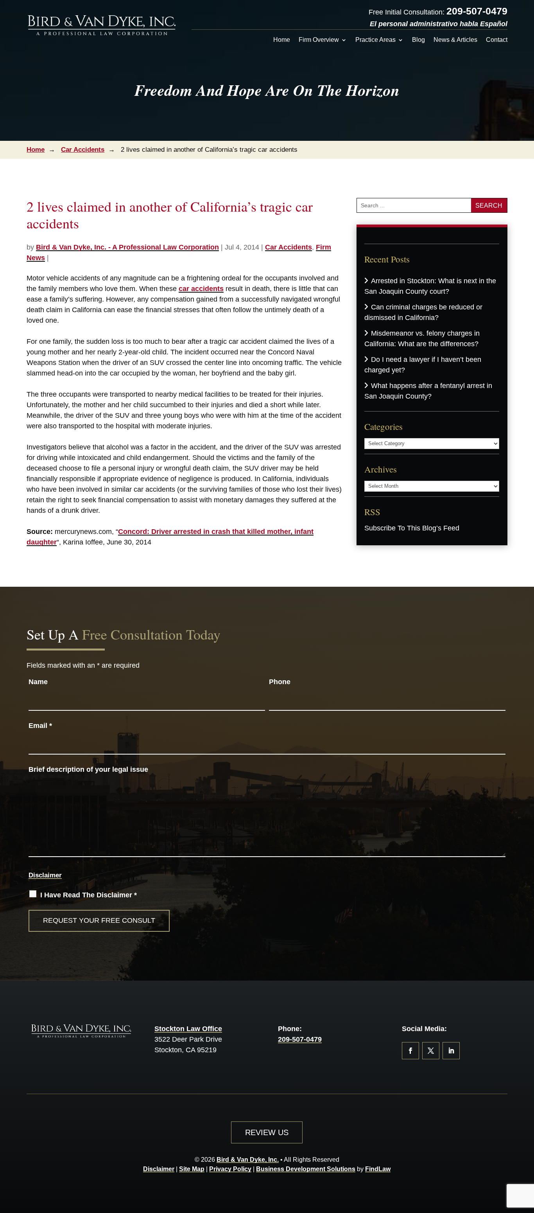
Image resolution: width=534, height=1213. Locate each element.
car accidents (201, 289)
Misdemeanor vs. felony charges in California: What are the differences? (422, 338)
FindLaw (378, 1169)
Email (40, 726)
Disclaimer (45, 875)
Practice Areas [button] (375, 40)
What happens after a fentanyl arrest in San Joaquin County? (428, 391)
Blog (418, 40)
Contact (496, 40)
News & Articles (455, 40)
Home (281, 40)
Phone (279, 682)
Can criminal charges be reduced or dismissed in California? (423, 312)
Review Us (267, 1132)
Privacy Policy (230, 1169)
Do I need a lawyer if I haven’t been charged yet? (422, 365)
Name (38, 682)
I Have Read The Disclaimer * (88, 895)
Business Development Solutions (305, 1169)
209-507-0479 (476, 10)
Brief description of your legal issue (88, 769)
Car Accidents (288, 247)
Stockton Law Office (188, 1029)
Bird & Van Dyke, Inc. (248, 1159)
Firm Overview (319, 40)
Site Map (191, 1169)
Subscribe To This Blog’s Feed (411, 528)
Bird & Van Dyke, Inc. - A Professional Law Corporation (127, 247)
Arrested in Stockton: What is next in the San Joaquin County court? (430, 286)
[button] (526, 1156)
